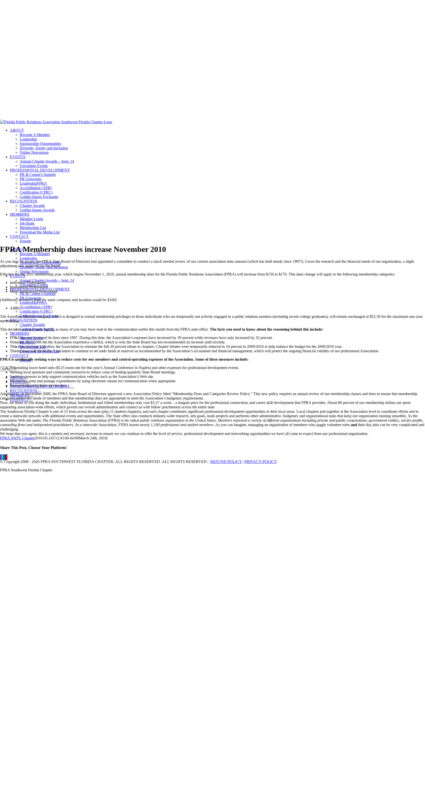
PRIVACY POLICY (260, 462)
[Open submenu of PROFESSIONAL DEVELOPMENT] (72, 387)
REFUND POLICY (226, 462)
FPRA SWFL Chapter (17, 438)
